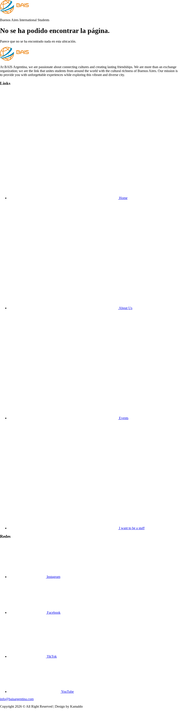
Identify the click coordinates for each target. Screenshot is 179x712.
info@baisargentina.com (17, 699)
